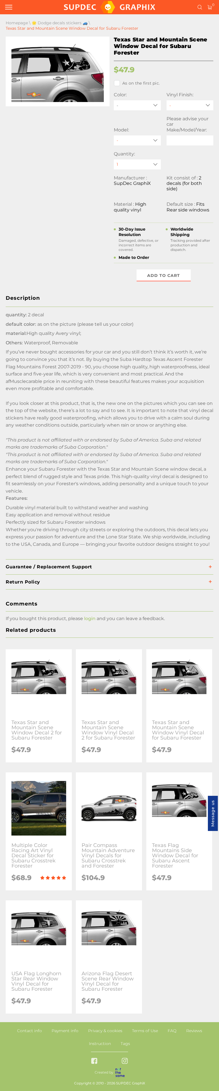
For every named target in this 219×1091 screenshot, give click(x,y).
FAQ (172, 1030)
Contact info (29, 1030)
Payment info (65, 1030)
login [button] (90, 618)
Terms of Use (145, 1030)
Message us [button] (212, 813)
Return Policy (23, 582)
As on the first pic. (141, 83)
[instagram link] (124, 1061)
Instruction (100, 1043)
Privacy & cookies (105, 1030)
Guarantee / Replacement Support (49, 567)
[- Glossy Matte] (190, 105)
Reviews (194, 1030)
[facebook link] (94, 1061)
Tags (125, 1043)
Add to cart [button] (163, 275)
